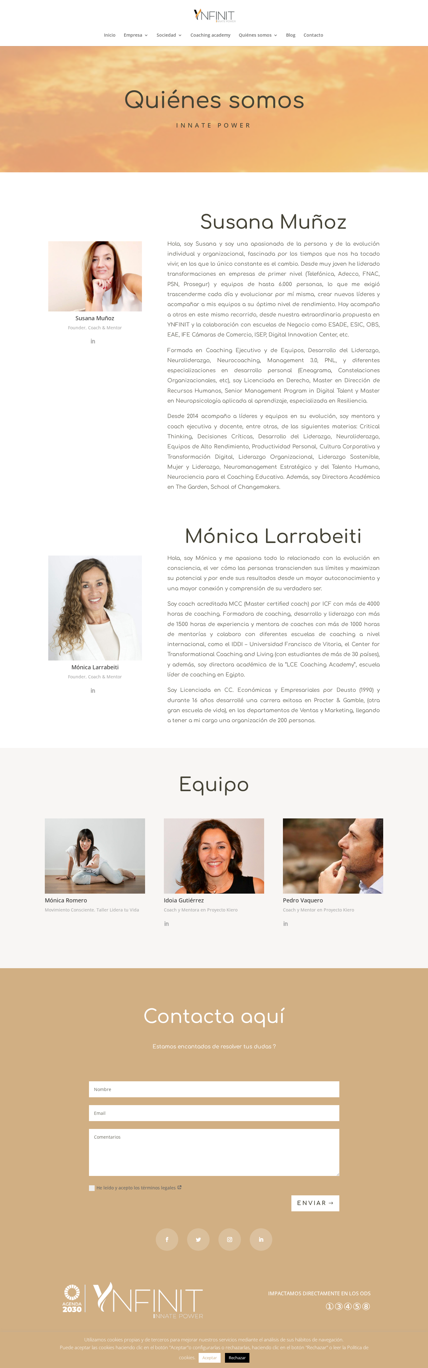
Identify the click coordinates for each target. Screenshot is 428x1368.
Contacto (313, 35)
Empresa (133, 35)
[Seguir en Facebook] (167, 1239)
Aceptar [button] (209, 1357)
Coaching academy (211, 35)
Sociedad (166, 35)
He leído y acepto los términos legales (137, 1188)
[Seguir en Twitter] (198, 1239)
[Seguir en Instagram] (229, 1239)
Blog (290, 35)
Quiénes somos (255, 35)
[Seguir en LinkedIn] (261, 1239)
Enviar (311, 1203)
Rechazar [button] (237, 1357)
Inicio (110, 35)
